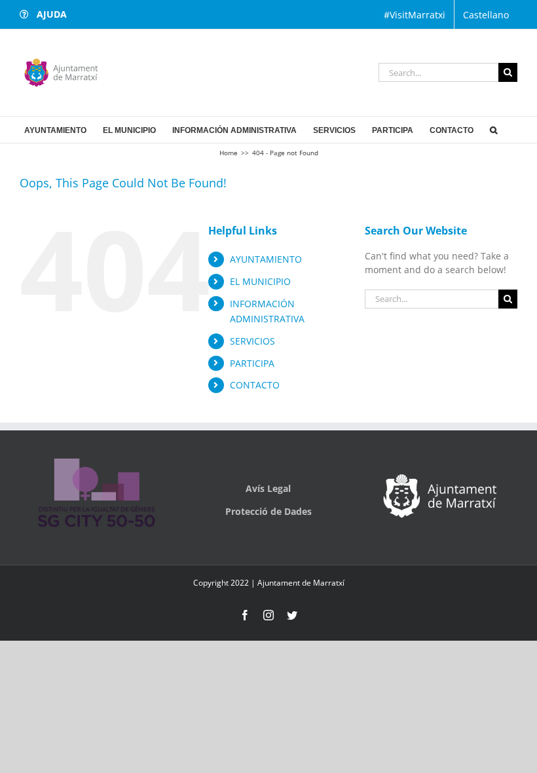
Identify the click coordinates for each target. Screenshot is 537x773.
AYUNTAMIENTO (266, 259)
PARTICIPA (252, 363)
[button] (493, 130)
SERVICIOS (252, 341)
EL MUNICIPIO (260, 281)
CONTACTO (255, 385)
